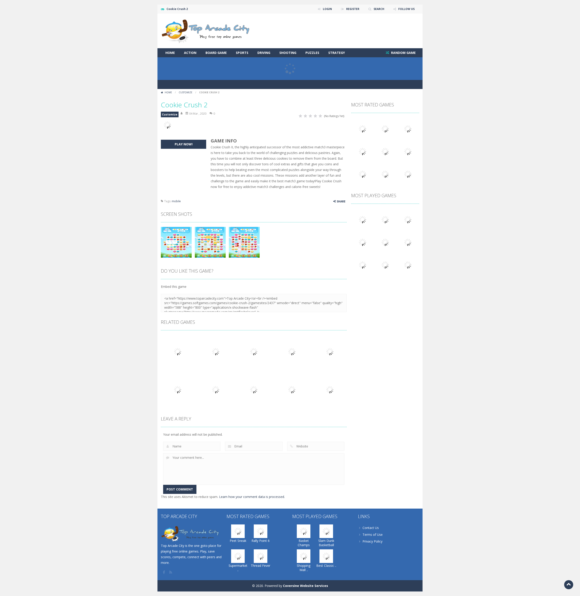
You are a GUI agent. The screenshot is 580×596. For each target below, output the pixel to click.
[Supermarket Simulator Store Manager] (407, 128)
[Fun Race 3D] (407, 174)
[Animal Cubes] (385, 264)
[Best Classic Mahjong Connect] (362, 242)
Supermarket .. (238, 567)
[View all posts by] (182, 113)
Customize (185, 92)
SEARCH (379, 9)
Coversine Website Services (305, 586)
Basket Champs (304, 542)
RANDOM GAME (403, 52)
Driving (263, 52)
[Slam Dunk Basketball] (385, 219)
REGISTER (352, 9)
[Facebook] (164, 572)
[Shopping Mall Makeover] (407, 219)
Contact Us (370, 528)
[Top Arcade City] (207, 30)
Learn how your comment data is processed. (252, 497)
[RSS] (171, 572)
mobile (176, 201)
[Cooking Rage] (362, 174)
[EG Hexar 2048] (385, 242)
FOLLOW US (406, 9)
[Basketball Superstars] (385, 151)
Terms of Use (372, 534)
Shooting (287, 52)
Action (190, 52)
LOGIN (327, 9)
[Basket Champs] (362, 219)
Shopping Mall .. (303, 567)
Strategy (336, 52)
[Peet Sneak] (362, 128)
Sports (242, 52)
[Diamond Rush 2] (407, 264)
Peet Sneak (238, 540)
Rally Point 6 (260, 540)
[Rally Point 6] (385, 128)
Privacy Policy (372, 541)
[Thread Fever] (362, 151)
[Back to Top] (568, 584)
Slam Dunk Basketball (326, 542)
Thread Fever (260, 565)
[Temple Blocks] (385, 174)
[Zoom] (176, 242)
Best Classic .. (326, 565)
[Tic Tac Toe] (407, 242)
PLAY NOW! (184, 144)
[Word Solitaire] (407, 151)
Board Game (216, 52)
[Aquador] (362, 264)
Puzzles (312, 52)
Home (170, 52)
